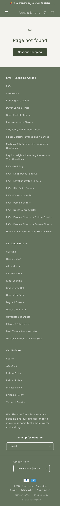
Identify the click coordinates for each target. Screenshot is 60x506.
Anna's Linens (28, 486)
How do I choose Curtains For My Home (29, 231)
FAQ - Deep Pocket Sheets (21, 173)
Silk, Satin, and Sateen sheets (23, 129)
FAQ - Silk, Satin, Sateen (20, 188)
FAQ (8, 86)
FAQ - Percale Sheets (18, 202)
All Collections (14, 273)
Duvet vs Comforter (17, 107)
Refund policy (27, 490)
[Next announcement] (54, 4)
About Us (11, 366)
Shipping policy (41, 495)
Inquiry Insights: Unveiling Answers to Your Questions (28, 157)
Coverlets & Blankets (18, 316)
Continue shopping (30, 52)
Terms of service (23, 495)
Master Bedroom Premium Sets (24, 338)
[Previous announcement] (5, 4)
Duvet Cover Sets (16, 309)
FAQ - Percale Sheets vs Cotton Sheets (29, 217)
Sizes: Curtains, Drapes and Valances (27, 136)
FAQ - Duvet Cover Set (19, 195)
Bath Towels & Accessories (21, 331)
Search (10, 358)
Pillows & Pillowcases (18, 324)
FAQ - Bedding (14, 166)
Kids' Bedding (14, 280)
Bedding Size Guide (17, 100)
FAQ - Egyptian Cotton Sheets (23, 181)
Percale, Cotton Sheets (19, 122)
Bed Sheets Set (15, 288)
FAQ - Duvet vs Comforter (21, 210)
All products (13, 266)
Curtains (11, 251)
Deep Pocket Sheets (18, 115)
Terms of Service (16, 402)
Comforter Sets (15, 295)
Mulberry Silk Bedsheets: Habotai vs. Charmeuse (27, 146)
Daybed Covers (15, 302)
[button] (6, 12)
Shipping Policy (15, 395)
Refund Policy (14, 380)
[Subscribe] (50, 446)
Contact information (31, 500)
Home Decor (13, 259)
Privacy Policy (14, 387)
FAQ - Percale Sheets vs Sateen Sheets (29, 224)
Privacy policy (43, 490)
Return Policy (13, 373)
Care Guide (12, 93)
